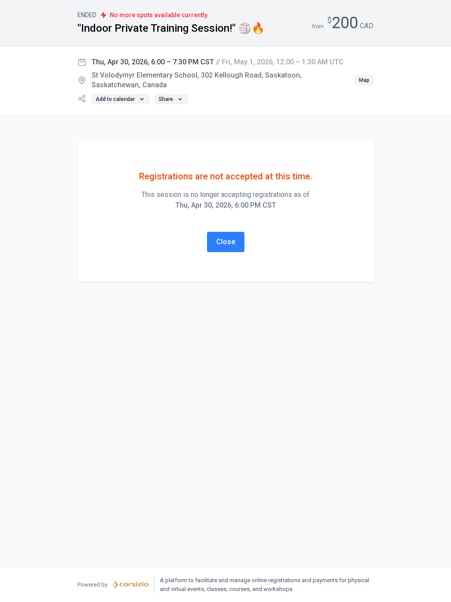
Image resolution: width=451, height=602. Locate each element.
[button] (364, 80)
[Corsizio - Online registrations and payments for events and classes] (130, 584)
